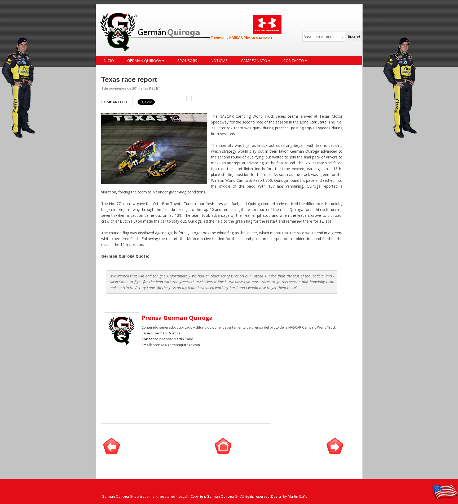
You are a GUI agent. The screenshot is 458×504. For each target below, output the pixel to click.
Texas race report (129, 79)
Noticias (219, 60)
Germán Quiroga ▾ (145, 60)
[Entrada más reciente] (111, 453)
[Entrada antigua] (335, 453)
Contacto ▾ (295, 60)
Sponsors (187, 60)
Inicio (108, 60)
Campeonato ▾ (255, 60)
